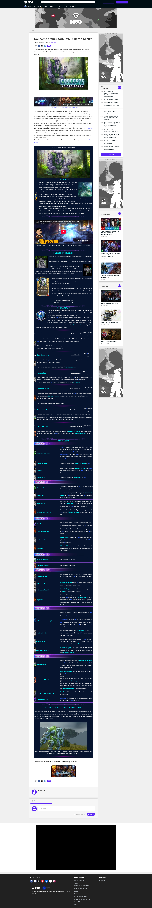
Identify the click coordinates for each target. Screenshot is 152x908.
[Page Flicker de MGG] (50, 881)
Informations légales (80, 888)
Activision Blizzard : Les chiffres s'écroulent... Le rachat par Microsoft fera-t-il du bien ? (111, 136)
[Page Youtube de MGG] (42, 881)
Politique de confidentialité (82, 899)
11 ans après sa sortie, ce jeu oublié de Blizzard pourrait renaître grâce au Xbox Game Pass (111, 105)
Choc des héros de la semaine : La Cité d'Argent (110, 276)
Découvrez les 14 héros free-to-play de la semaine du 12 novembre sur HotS (110, 232)
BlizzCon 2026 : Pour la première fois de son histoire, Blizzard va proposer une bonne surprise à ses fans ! (112, 94)
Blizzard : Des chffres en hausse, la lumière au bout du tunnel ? (112, 130)
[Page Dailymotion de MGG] (46, 881)
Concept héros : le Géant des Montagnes (63, 107)
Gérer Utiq (77, 902)
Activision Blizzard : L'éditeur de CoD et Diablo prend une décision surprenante (112, 148)
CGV (75, 904)
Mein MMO (101, 880)
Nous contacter (79, 880)
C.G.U (76, 891)
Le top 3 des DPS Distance (109, 341)
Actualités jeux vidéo (39, 31)
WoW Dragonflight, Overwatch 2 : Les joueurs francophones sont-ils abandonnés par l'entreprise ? (112, 124)
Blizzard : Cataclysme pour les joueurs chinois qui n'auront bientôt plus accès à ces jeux (111, 111)
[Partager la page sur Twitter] (42, 46)
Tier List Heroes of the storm (111, 99)
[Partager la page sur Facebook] (39, 46)
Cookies (76, 894)
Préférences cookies (80, 896)
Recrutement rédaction (81, 886)
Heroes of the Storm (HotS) (51, 31)
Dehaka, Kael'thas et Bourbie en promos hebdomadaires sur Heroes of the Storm (110, 255)
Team (76, 883)
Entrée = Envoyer (80, 814)
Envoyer (92, 814)
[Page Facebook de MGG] (31, 881)
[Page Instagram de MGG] (54, 881)
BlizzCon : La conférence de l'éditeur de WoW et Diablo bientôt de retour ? (111, 142)
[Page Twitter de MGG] (38, 881)
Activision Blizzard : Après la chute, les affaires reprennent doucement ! (111, 117)
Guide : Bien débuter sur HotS (110, 322)
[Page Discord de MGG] (35, 881)
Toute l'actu (111, 154)
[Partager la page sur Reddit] (45, 46)
